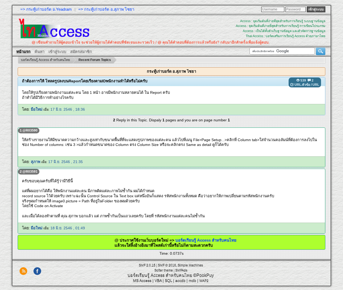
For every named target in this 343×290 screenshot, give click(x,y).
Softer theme (163, 270)
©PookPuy (203, 275)
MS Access (142, 280)
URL (315, 85)
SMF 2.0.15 (147, 265)
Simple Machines (190, 265)
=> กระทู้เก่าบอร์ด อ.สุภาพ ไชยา (106, 9)
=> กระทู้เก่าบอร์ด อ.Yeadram (46, 9)
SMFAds (181, 270)
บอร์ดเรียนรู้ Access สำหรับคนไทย (213, 240)
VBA (158, 280)
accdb (180, 280)
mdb (192, 280)
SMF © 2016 (167, 265)
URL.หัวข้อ (302, 85)
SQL (168, 280)
